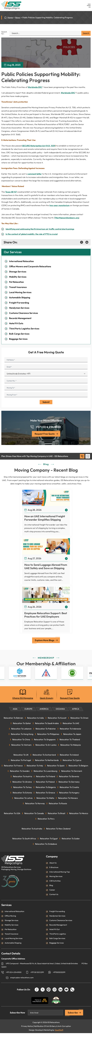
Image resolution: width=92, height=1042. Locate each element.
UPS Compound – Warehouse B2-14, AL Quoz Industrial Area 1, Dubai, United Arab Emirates (42, 963)
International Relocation (21, 261)
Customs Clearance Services (23, 313)
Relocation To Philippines (48, 734)
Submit (46, 402)
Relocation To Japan (72, 734)
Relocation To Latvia (23, 798)
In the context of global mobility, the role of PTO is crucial (32, 234)
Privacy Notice (27, 1026)
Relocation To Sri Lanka (45, 745)
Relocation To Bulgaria (46, 787)
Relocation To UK (21, 755)
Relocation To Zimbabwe (46, 844)
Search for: (4, 33)
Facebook (36, 989)
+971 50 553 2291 (37, 972)
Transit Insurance (18, 287)
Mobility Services (17, 277)
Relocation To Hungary (69, 793)
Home (10, 17)
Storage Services (17, 271)
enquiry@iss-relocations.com (22, 978)
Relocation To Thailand (70, 739)
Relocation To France (13, 766)
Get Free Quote (87, 456)
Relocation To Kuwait (57, 718)
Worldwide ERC (35, 87)
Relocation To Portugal (21, 760)
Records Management (20, 318)
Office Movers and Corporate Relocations (30, 266)
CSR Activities (55, 881)
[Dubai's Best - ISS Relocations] (56, 999)
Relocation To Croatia (69, 787)
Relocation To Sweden (20, 771)
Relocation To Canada (34, 813)
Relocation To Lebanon (21, 729)
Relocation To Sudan (71, 838)
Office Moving (10, 916)
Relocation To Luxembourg (45, 771)
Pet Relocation (16, 282)
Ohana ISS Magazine (22, 698)
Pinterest (48, 989)
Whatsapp (72, 989)
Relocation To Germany (69, 782)
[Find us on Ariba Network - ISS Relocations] (39, 1000)
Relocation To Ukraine (22, 782)
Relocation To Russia (58, 803)
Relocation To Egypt (49, 838)
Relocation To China (21, 739)
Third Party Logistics (57, 934)
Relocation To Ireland (69, 755)
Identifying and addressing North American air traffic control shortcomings (40, 229)
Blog (51, 885)
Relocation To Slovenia (69, 776)
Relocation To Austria (22, 776)
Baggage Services (18, 339)
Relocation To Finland (45, 776)
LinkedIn (60, 989)
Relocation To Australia (32, 829)
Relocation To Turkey (22, 787)
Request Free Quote (45, 434)
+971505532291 (59, 972)
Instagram (54, 989)
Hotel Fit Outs (16, 323)
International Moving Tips (59, 872)
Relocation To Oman (79, 718)
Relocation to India (35, 718)
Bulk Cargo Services (19, 334)
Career (52, 890)
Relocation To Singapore (45, 739)
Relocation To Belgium (78, 766)
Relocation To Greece (45, 793)
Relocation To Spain (56, 766)
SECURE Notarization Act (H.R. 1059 (38, 146)
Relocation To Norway (35, 803)
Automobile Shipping (19, 297)
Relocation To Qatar (22, 723)
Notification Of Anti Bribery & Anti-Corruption (52, 1026)
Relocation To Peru (46, 819)
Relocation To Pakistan (46, 729)
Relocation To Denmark (71, 771)
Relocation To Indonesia (70, 729)
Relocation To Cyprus (72, 760)
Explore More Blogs (44, 640)
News (17, 17)
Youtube (66, 989)
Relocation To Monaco (68, 798)
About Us (53, 863)
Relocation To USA (12, 813)
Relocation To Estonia (22, 793)
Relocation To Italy (35, 766)
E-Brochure (53, 867)
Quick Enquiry (46, 698)
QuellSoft (59, 1030)
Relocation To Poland (45, 782)
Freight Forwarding (19, 302)
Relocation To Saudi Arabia (47, 723)
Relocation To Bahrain (13, 718)
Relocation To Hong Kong (22, 734)
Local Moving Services (20, 292)
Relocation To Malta (45, 798)
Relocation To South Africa (24, 838)
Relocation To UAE (71, 723)
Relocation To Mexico (78, 813)
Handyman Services (19, 308)
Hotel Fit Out (54, 929)
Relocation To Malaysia (70, 745)
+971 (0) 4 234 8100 (48, 427)
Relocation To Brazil (56, 813)
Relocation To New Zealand (58, 829)
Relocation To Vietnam (21, 745)
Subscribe (73, 1012)
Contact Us (53, 894)
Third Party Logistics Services (24, 328)
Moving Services (55, 876)
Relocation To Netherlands (47, 760)
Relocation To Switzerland (44, 755)
